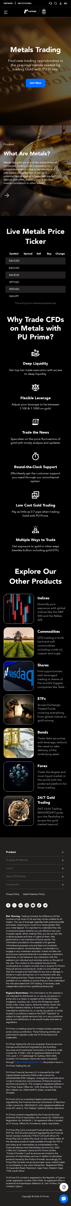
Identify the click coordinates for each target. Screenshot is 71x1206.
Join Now (35, 83)
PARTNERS (8, 3)
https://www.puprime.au (28, 1062)
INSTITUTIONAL (25, 3)
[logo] (37, 12)
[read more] (7, 195)
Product (11, 852)
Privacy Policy (12, 894)
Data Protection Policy (34, 894)
